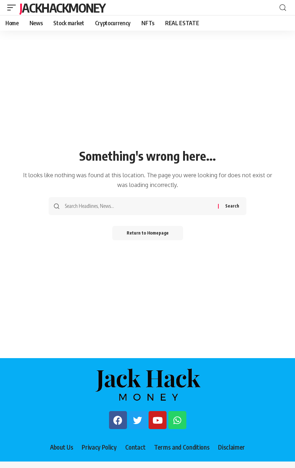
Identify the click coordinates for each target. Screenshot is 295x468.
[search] (283, 7)
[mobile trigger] (13, 7)
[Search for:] (138, 206)
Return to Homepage (148, 233)
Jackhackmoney (62, 7)
